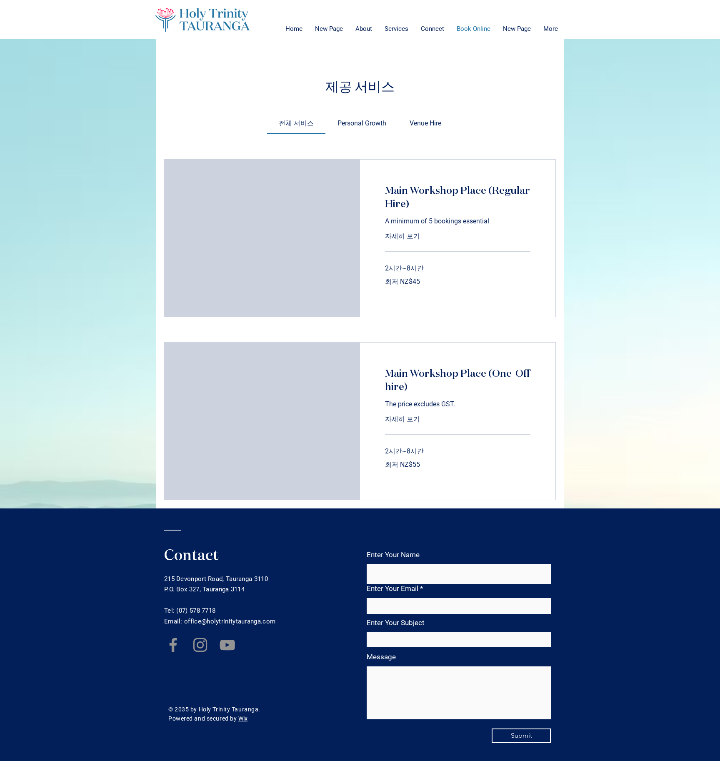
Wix (243, 718)
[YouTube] (227, 645)
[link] (296, 123)
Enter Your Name (393, 554)
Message (381, 657)
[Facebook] (173, 645)
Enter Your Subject (396, 622)
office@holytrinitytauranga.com (229, 621)
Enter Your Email (392, 588)
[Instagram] (200, 645)
